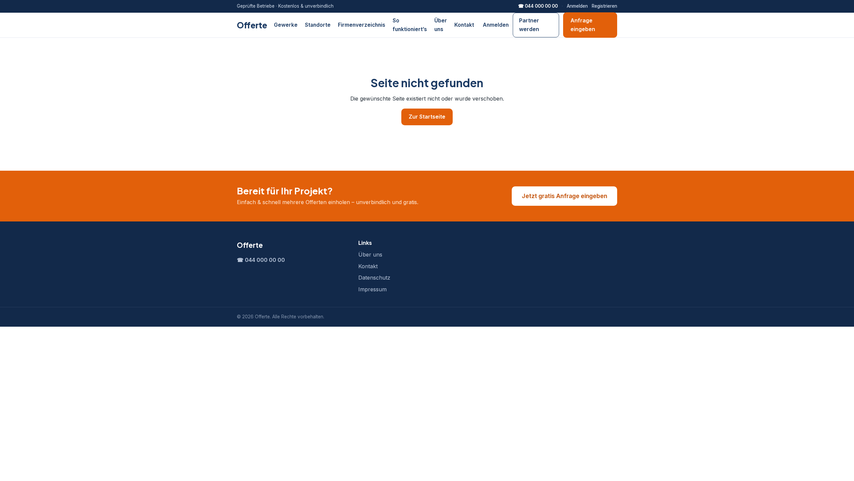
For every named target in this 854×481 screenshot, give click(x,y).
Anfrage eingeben (582, 24)
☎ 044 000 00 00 (538, 6)
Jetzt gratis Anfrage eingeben (564, 195)
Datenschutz (374, 277)
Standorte (318, 25)
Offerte (252, 25)
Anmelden (577, 6)
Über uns (370, 254)
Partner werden (529, 24)
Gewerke (286, 25)
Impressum (372, 289)
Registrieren (604, 6)
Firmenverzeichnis (361, 25)
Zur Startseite (427, 116)
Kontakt (464, 25)
